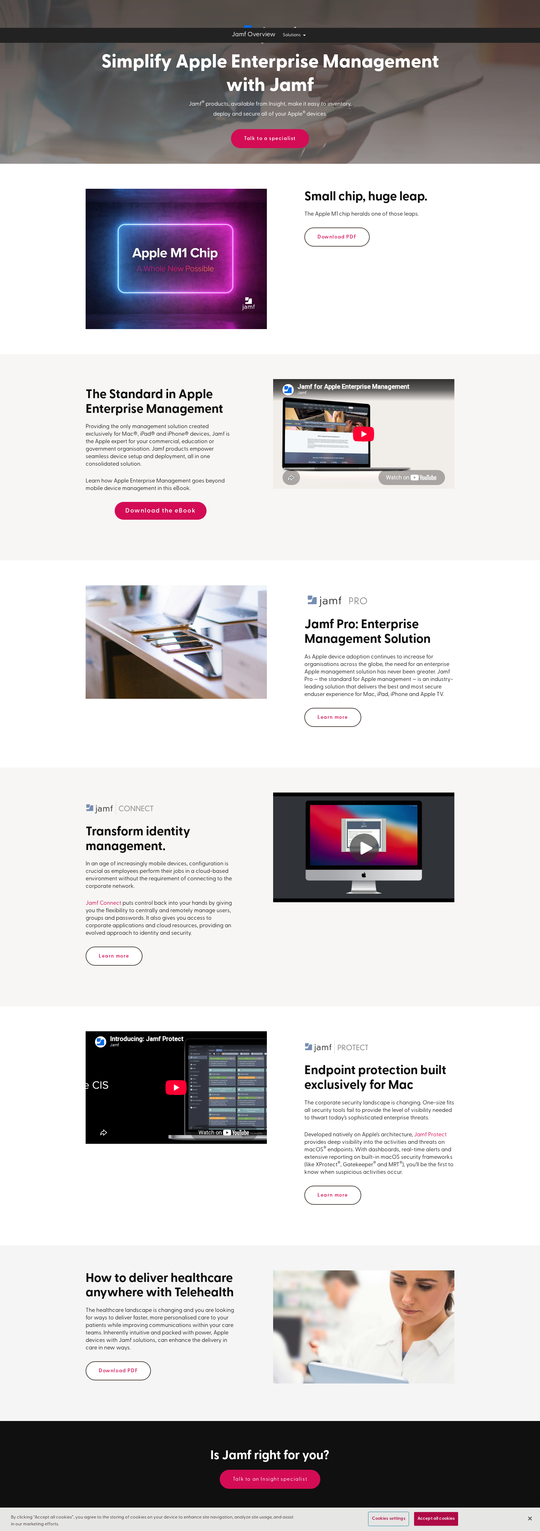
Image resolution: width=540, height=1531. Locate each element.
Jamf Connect (103, 903)
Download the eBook (160, 511)
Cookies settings (388, 1519)
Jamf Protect (430, 1135)
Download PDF (337, 237)
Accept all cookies (436, 1519)
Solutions (292, 35)
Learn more (333, 717)
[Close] (530, 1518)
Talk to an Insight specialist (270, 1479)
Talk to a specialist (270, 138)
